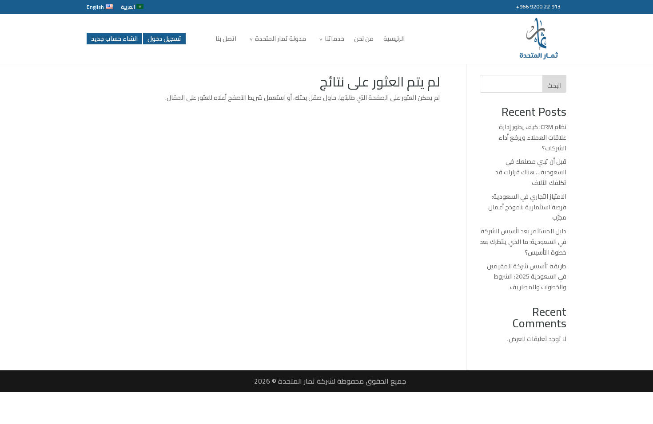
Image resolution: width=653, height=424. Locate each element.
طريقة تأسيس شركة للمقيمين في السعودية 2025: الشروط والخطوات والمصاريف (526, 276)
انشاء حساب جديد (114, 38)
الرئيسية (394, 39)
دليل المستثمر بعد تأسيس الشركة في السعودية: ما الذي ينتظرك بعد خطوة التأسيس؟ (523, 241)
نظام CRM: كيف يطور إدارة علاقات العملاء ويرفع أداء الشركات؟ (532, 137)
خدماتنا (334, 39)
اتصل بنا (225, 39)
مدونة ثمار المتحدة (280, 39)
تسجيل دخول (164, 38)
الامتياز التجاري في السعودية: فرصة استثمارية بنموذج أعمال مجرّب (527, 207)
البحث (554, 85)
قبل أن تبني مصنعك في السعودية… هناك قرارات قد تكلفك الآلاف (530, 172)
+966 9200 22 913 (538, 6)
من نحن (364, 39)
